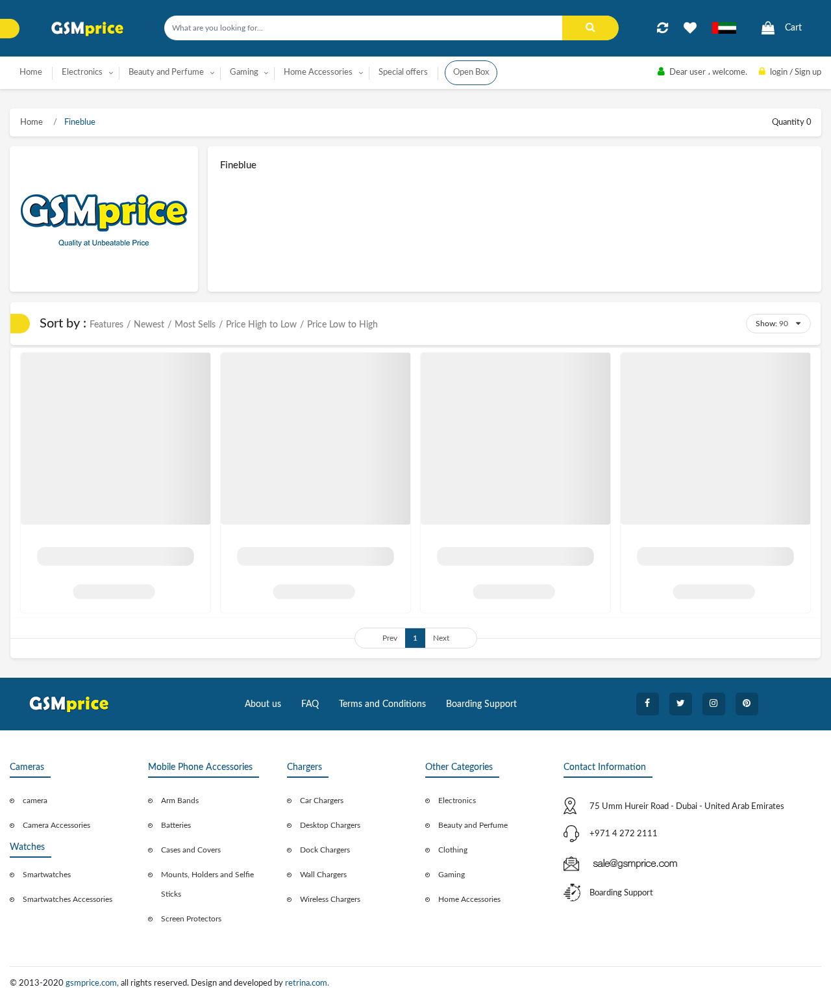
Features (106, 324)
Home (30, 72)
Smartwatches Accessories (67, 899)
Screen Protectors (191, 919)
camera (35, 800)
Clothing (452, 850)
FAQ (310, 704)
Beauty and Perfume (473, 825)
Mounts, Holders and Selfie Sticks (207, 884)
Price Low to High (342, 324)
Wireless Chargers (330, 899)
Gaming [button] (244, 72)
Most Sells (195, 324)
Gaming (451, 874)
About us (263, 704)
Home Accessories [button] (318, 72)
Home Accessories (469, 899)
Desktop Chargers (330, 825)
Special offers (403, 72)
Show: (766, 323)
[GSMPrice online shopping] (87, 29)
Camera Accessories (56, 825)
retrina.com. (307, 983)
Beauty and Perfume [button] (166, 72)
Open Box (471, 72)
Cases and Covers (191, 850)
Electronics (457, 800)
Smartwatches (47, 874)
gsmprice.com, (93, 983)
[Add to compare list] (662, 27)
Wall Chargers (323, 874)
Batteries (176, 825)
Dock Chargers (325, 850)
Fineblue (78, 122)
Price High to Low (261, 324)
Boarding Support (481, 704)
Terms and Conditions (382, 704)
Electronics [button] (82, 72)
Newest (149, 324)
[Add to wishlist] (690, 27)
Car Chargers (321, 800)
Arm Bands (180, 800)
